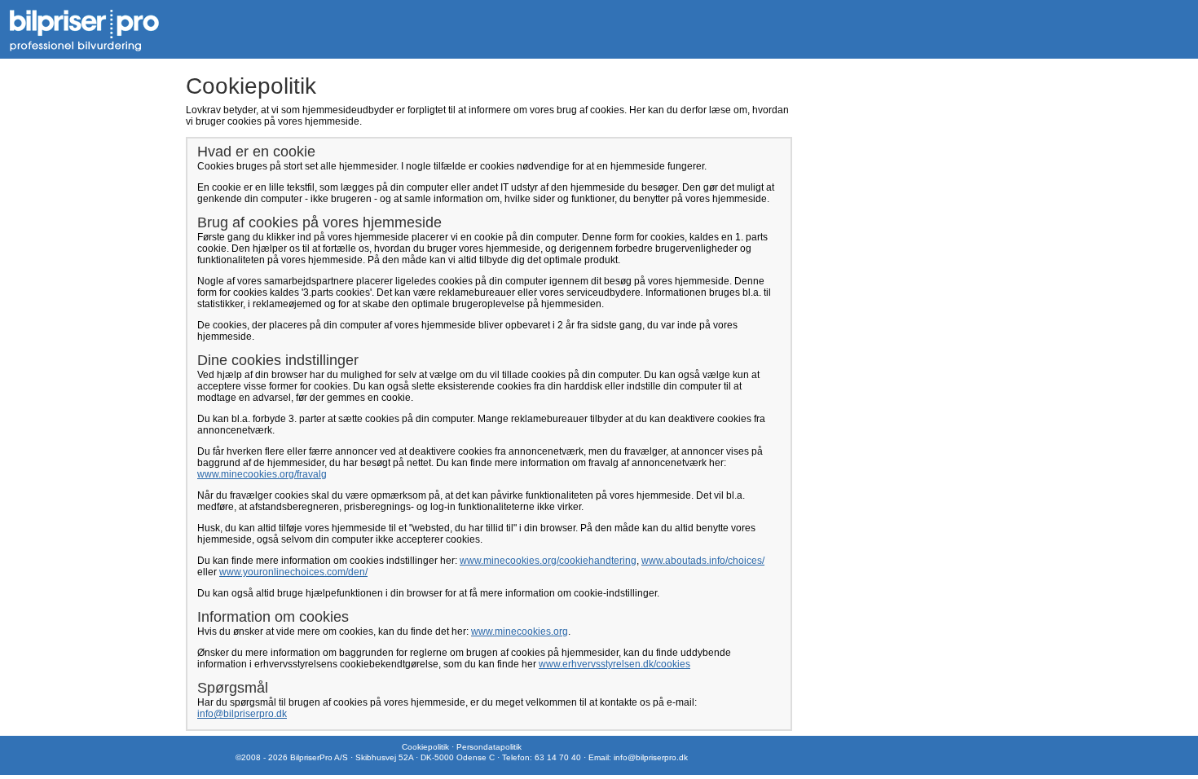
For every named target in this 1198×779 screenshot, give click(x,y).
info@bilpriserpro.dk (242, 714)
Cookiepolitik (425, 746)
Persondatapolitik (489, 746)
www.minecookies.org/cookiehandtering (548, 560)
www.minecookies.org (519, 631)
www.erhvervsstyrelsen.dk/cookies (614, 664)
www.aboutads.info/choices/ (702, 560)
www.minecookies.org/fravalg (262, 474)
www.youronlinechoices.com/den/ (293, 572)
